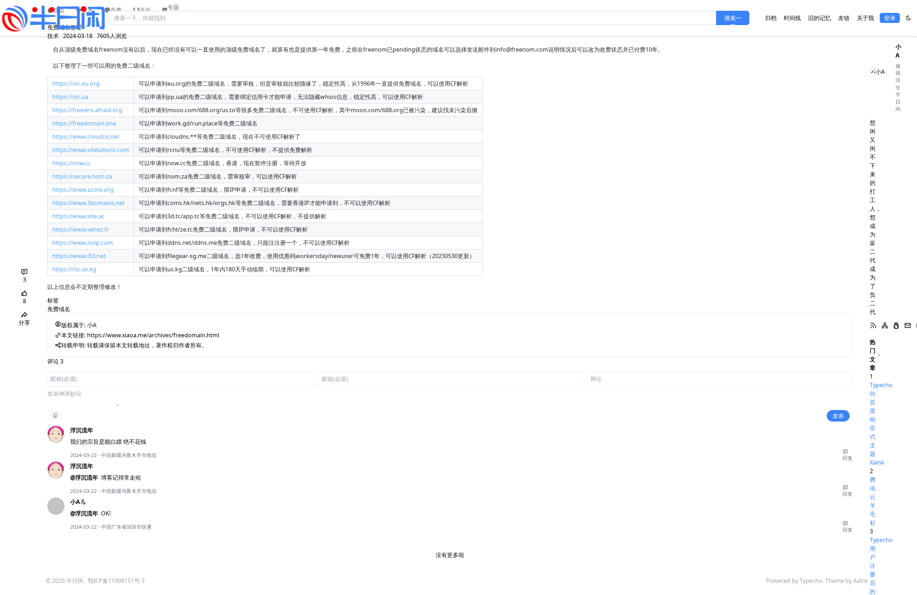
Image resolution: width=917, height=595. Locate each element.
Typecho (811, 581)
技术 (53, 36)
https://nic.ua (70, 97)
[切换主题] (908, 18)
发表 (838, 416)
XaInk (860, 581)
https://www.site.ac (78, 216)
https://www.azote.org (83, 190)
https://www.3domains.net (88, 203)
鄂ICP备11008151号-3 (116, 581)
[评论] (24, 271)
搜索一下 (732, 19)
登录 (890, 18)
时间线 (792, 18)
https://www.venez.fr (80, 229)
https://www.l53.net (79, 256)
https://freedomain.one (84, 123)
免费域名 (58, 309)
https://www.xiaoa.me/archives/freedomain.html (153, 335)
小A (75, 502)
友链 (844, 18)
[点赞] (24, 293)
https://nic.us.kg (74, 269)
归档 (771, 18)
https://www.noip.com (82, 243)
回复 (847, 457)
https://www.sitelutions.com (90, 150)
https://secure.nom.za (82, 176)
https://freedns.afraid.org (87, 110)
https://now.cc (71, 163)
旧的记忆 (819, 18)
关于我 (865, 18)
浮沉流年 (81, 430)
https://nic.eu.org (76, 83)
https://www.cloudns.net (85, 137)
